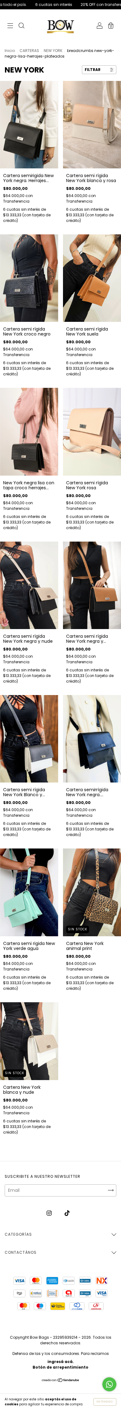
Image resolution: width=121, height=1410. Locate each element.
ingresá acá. (60, 1361)
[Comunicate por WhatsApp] (109, 1384)
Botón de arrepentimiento (60, 1367)
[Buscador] (21, 26)
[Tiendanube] (60, 1381)
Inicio (10, 50)
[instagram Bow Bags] (49, 1213)
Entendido (105, 1401)
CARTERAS (29, 50)
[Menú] (10, 26)
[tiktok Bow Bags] (67, 1213)
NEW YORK (53, 50)
